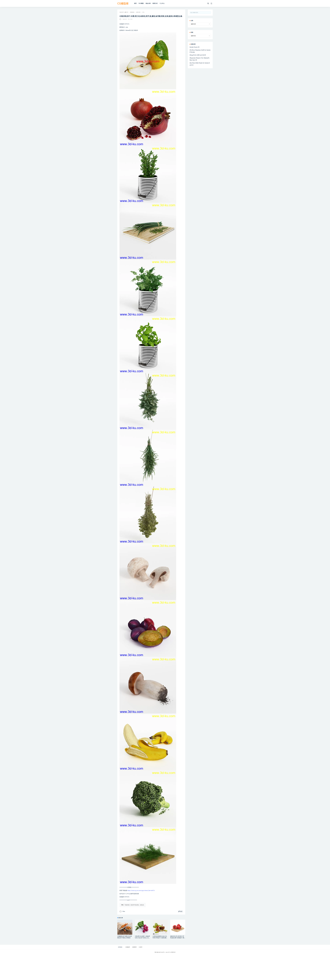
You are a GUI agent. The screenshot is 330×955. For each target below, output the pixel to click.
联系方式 (155, 3)
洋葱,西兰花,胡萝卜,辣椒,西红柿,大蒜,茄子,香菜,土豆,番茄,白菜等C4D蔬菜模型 (142, 938)
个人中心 (162, 3)
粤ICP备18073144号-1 (160, 952)
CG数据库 (127, 947)
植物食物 (132, 12)
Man (123, 911)
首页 (135, 3)
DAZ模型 (141, 3)
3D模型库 (134, 947)
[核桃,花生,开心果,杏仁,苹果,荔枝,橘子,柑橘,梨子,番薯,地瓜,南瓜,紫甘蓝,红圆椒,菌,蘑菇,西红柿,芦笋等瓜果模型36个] (177, 927)
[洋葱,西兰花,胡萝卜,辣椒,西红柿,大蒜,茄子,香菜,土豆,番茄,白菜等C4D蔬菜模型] (142, 927)
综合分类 (148, 3)
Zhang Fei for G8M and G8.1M (198, 55)
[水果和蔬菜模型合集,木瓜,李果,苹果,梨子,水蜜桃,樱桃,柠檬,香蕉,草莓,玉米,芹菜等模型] (160, 927)
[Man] (120, 19)
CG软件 (140, 947)
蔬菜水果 (138, 12)
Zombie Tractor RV (195, 47)
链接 (181, 911)
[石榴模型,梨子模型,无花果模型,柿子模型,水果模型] (124, 927)
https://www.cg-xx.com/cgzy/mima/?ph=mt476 (141, 890)
